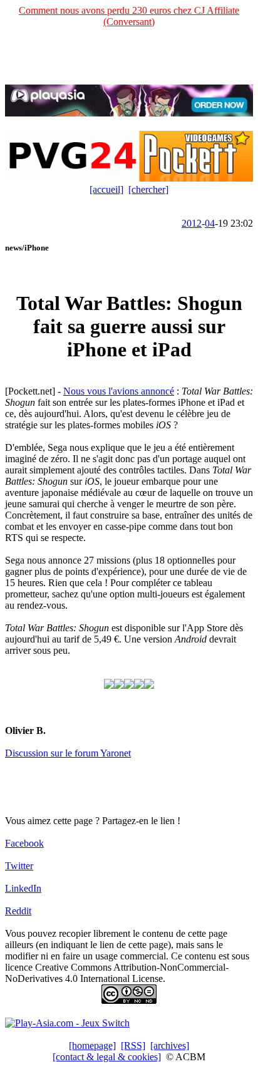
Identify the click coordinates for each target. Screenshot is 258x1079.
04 (210, 223)
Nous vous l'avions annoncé (118, 391)
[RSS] (133, 1045)
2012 (192, 223)
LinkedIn (23, 888)
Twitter (19, 865)
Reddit (18, 911)
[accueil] (106, 189)
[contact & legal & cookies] (107, 1056)
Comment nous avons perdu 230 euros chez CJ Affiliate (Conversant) (129, 16)
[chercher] (148, 189)
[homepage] (92, 1045)
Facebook (24, 843)
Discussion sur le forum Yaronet (68, 753)
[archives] (169, 1045)
